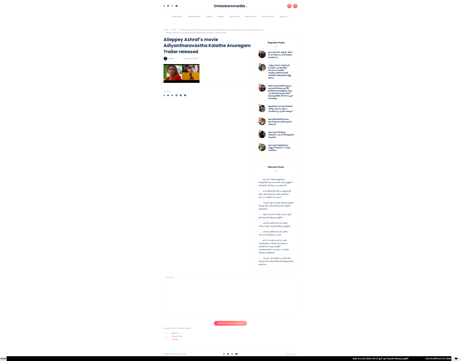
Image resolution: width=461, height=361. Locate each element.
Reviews (221, 16)
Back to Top (291, 354)
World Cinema (267, 16)
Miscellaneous (194, 16)
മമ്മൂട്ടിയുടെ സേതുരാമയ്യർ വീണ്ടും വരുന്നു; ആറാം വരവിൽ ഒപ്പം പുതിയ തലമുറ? (280, 108)
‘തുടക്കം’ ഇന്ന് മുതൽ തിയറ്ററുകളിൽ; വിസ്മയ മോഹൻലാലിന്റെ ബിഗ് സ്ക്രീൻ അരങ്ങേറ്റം (276, 206)
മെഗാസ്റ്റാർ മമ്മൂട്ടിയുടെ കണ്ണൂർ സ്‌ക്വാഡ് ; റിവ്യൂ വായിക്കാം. (279, 147)
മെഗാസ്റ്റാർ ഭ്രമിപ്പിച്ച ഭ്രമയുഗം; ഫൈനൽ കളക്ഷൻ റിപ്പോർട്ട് (281, 134)
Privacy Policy (177, 336)
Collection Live (250, 16)
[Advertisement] (230, 295)
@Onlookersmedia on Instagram (230, 323)
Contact (175, 339)
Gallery (209, 16)
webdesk (171, 58)
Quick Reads (234, 16)
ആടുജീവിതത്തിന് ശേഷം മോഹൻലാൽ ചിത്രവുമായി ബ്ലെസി (279, 121)
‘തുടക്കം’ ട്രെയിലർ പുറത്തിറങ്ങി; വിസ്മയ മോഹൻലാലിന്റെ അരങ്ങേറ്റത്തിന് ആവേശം (275, 261)
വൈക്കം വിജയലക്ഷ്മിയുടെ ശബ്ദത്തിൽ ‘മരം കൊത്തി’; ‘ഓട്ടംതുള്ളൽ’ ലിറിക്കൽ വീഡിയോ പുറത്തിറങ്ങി (275, 182)
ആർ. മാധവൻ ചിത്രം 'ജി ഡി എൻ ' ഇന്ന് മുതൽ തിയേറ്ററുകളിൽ (360, 358)
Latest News (177, 16)
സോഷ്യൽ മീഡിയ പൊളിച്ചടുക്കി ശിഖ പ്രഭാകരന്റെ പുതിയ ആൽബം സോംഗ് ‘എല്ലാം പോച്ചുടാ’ (274, 194)
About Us (284, 16)
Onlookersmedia (230, 6)
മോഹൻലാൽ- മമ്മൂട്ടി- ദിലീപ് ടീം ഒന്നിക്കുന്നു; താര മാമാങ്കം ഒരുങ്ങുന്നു (280, 54)
